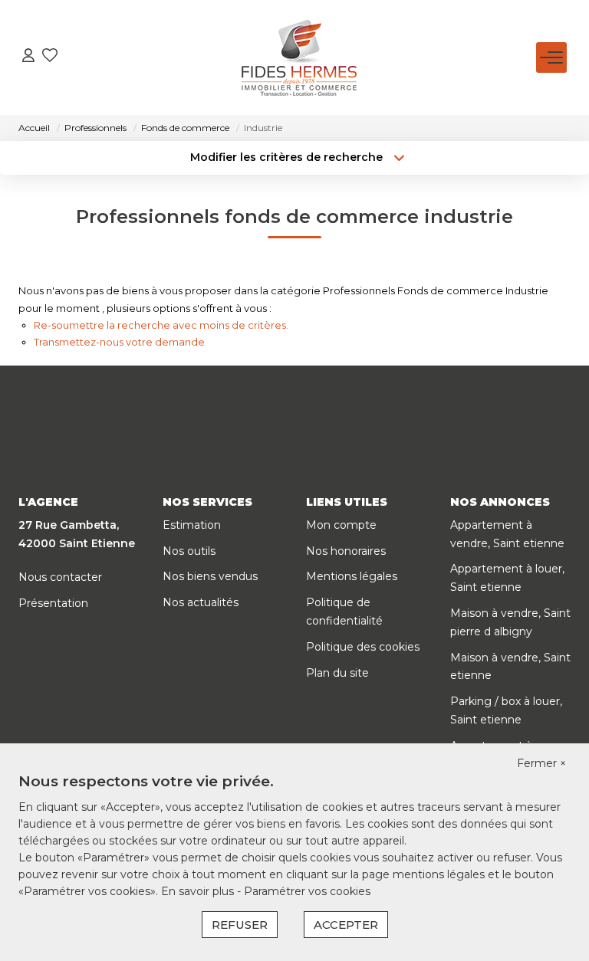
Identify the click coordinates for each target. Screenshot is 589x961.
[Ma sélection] (50, 57)
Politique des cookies (363, 647)
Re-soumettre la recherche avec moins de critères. (161, 325)
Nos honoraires (346, 551)
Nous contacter (60, 577)
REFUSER (240, 924)
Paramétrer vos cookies (307, 891)
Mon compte (341, 525)
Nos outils (189, 551)
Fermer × (541, 763)
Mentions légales (351, 576)
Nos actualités (201, 602)
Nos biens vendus (210, 576)
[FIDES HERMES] (299, 57)
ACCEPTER (346, 924)
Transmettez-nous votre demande (119, 342)
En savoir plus (199, 891)
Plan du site (337, 673)
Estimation (192, 525)
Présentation (53, 603)
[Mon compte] (28, 57)
